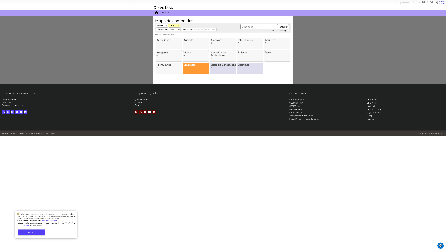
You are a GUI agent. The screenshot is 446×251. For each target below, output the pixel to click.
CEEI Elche (372, 100)
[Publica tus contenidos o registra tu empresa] (428, 2)
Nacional (371, 106)
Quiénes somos (9, 100)
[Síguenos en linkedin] (25, 112)
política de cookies (49, 221)
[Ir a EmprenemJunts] (408, 3)
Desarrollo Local (374, 109)
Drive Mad (163, 7)
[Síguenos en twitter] (8, 112)
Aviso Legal (25, 133)
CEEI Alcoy (372, 103)
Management (295, 109)
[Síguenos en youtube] (21, 112)
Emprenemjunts (146, 93)
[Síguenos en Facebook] (12, 112)
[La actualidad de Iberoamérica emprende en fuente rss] (3, 112)
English (439, 133)
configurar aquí (23, 225)
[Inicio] (156, 13)
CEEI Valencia (295, 106)
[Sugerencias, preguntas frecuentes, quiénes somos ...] (424, 2)
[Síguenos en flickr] (17, 112)
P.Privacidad (37, 133)
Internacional (295, 112)
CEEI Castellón (296, 103)
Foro (136, 105)
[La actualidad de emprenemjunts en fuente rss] (136, 112)
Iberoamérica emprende (19, 93)
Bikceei (370, 119)
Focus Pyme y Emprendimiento (304, 119)
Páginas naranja (374, 112)
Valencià (430, 133)
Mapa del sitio (10, 133)
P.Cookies (50, 133)
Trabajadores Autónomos (301, 116)
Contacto (165, 13)
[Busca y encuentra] (432, 2)
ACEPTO (31, 232)
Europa (370, 116)
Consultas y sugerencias (13, 105)
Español (420, 133)
